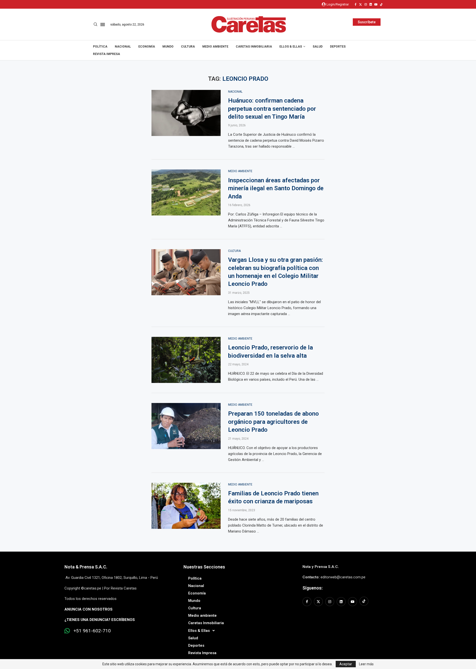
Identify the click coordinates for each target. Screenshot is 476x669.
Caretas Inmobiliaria (254, 46)
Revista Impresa (106, 54)
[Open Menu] (102, 24)
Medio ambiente (215, 46)
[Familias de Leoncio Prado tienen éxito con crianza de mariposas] (186, 506)
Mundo (168, 46)
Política (100, 46)
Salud (318, 46)
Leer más (366, 664)
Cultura (188, 46)
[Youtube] (376, 4)
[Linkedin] (370, 4)
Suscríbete (367, 22)
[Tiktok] (381, 4)
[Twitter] (360, 4)
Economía (146, 46)
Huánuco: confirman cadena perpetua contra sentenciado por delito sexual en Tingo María (272, 108)
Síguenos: (312, 587)
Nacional (123, 46)
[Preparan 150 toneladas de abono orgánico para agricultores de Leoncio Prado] (186, 426)
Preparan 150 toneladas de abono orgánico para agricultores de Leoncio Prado (273, 421)
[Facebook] (356, 4)
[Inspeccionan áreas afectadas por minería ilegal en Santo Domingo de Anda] (186, 192)
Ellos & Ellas (290, 46)
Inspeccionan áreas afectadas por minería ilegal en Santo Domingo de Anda (276, 188)
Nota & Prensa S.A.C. (85, 566)
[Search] (95, 25)
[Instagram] (365, 4)
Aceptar (345, 664)
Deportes (338, 46)
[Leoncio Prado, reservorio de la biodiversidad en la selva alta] (186, 360)
